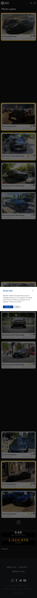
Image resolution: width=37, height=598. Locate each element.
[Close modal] (33, 291)
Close (17, 307)
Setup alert (8, 307)
